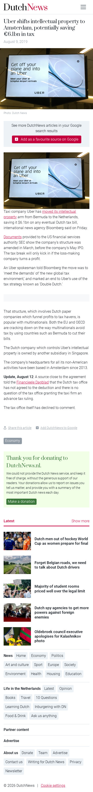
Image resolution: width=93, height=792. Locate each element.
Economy (12, 440)
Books (10, 697)
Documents (13, 237)
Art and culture (17, 665)
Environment (15, 674)
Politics (57, 655)
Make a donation (21, 501)
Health (36, 674)
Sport (38, 665)
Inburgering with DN (50, 707)
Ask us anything (44, 716)
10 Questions (46, 697)
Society (70, 665)
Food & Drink (15, 716)
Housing (53, 674)
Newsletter (13, 771)
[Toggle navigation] (83, 7)
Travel (25, 697)
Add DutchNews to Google (58, 428)
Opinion (65, 688)
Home (21, 655)
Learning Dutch (17, 707)
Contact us (14, 762)
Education (73, 674)
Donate (27, 753)
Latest (9, 521)
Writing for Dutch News (46, 762)
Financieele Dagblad (32, 382)
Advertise (60, 753)
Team (42, 753)
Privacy (75, 762)
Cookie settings (53, 785)
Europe (53, 665)
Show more (80, 521)
